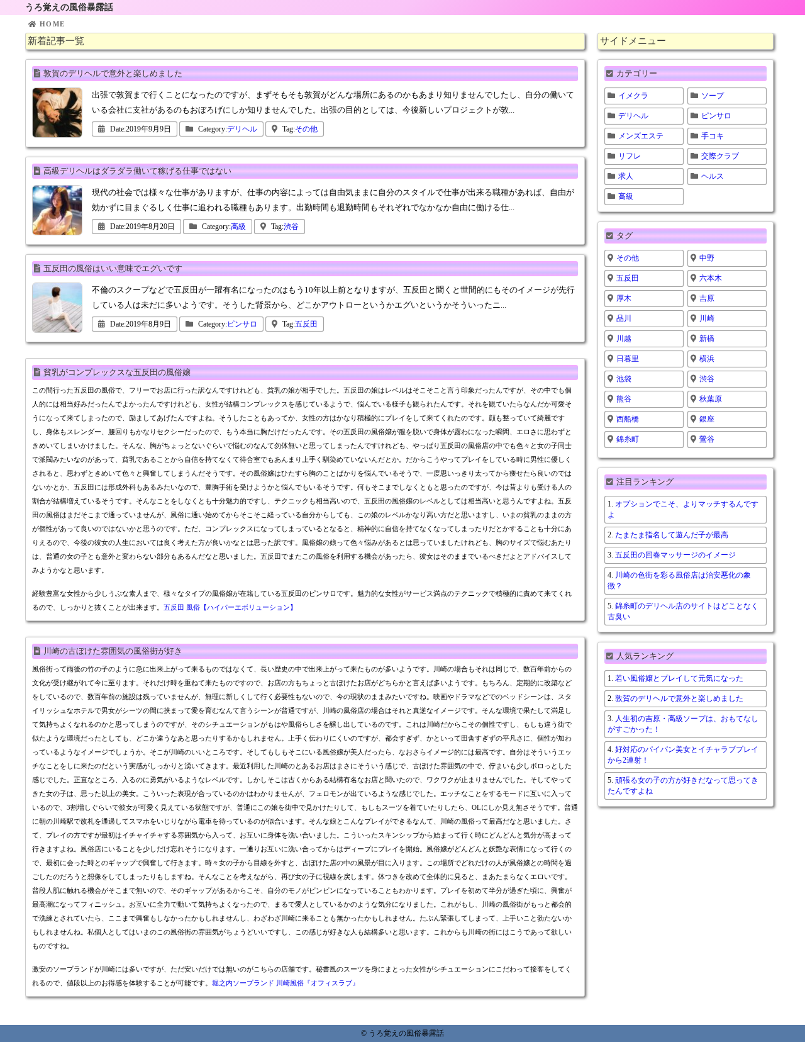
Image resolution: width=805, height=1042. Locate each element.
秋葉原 (710, 399)
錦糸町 (627, 439)
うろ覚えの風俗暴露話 (69, 7)
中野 (706, 258)
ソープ (712, 95)
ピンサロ (242, 324)
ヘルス (712, 176)
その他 (306, 129)
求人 (625, 176)
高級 (238, 226)
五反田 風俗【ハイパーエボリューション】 (230, 607)
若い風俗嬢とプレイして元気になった (679, 678)
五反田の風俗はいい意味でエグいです (112, 268)
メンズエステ (640, 136)
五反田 (306, 324)
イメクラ (633, 95)
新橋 (706, 338)
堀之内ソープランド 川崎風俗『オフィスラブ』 (285, 983)
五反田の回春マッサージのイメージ (675, 555)
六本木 (710, 278)
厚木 (623, 298)
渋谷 (291, 226)
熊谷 (623, 399)
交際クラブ (720, 156)
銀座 (706, 419)
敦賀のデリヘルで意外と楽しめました (112, 73)
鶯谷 (706, 439)
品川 (623, 318)
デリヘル (242, 129)
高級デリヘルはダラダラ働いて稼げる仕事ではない (137, 171)
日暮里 (627, 358)
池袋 (623, 378)
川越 (623, 338)
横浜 (706, 358)
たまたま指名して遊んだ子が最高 (671, 534)
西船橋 (627, 419)
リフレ (629, 156)
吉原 (706, 298)
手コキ (712, 136)
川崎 (706, 318)
